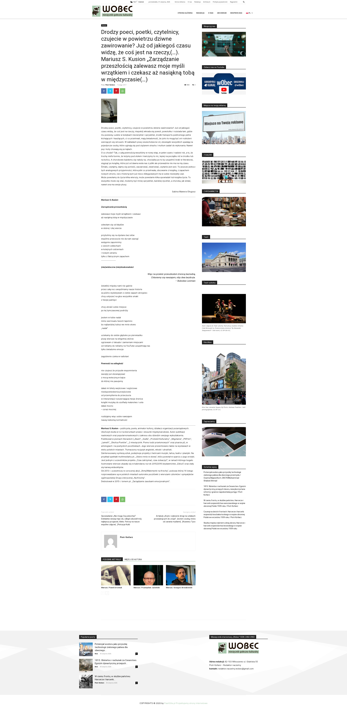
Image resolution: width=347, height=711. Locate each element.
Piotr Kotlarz (110, 85)
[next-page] (107, 593)
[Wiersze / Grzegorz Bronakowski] (180, 575)
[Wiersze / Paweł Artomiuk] (116, 575)
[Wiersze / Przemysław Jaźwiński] (148, 575)
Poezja (104, 25)
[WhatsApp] (122, 91)
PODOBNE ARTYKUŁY (112, 559)
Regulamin (233, 2)
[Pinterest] (116, 91)
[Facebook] (104, 91)
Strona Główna (180, 2)
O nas (190, 2)
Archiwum (206, 2)
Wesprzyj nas (236, 13)
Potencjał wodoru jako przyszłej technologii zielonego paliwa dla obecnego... (111, 647)
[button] (244, 2)
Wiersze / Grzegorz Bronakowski (179, 588)
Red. (96, 654)
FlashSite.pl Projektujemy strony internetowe (186, 703)
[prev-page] (103, 593)
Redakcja (197, 2)
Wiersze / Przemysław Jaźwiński (147, 588)
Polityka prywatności (220, 2)
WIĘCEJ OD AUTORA (133, 559)
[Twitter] (110, 91)
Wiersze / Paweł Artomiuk (111, 588)
